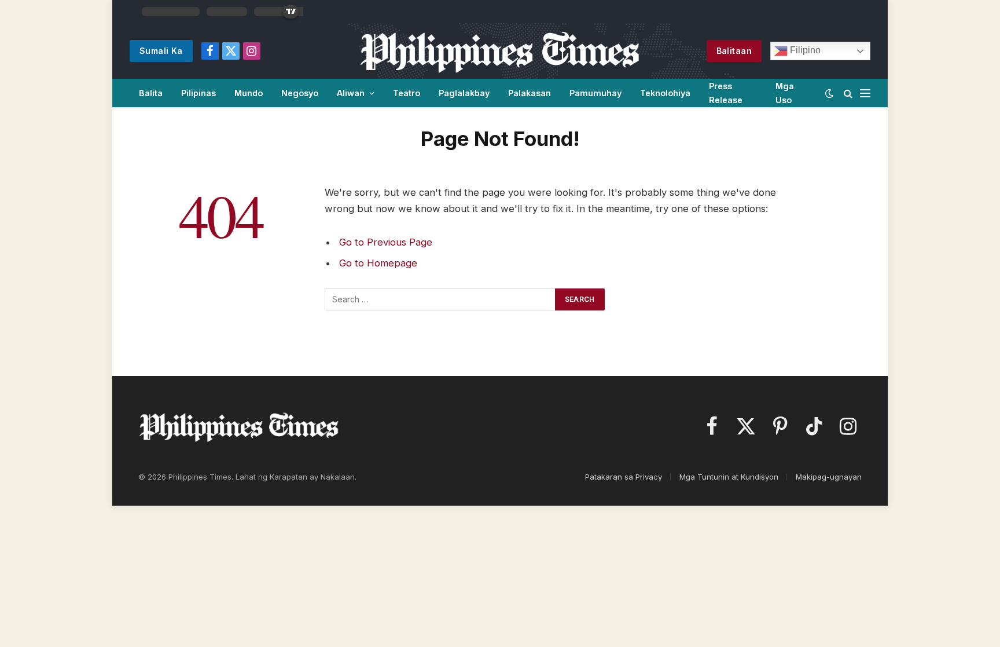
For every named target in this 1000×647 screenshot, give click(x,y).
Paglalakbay (464, 93)
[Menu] (865, 93)
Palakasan (529, 93)
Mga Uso (784, 92)
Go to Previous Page (385, 242)
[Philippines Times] (500, 51)
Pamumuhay (595, 93)
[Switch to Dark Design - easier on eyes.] (829, 93)
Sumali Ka (161, 51)
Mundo (248, 93)
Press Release (725, 92)
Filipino (804, 50)
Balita (151, 93)
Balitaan (734, 51)
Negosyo (299, 93)
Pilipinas (198, 93)
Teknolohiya (665, 93)
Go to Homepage (378, 263)
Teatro (406, 93)
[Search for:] (440, 299)
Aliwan (351, 93)
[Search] (848, 93)
